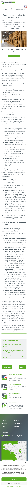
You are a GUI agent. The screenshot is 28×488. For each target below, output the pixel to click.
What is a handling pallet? (10, 340)
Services (16, 420)
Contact (16, 426)
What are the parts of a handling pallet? (12, 345)
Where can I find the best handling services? (13, 356)
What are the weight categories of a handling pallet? (13, 351)
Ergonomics (13, 8)
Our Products (18, 423)
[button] (26, 462)
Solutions (4, 420)
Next (22, 367)
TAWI (15, 325)
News (3, 426)
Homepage (4, 8)
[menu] (26, 3)
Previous (7, 367)
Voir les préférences (14, 483)
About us (4, 423)
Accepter (14, 479)
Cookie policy (10, 486)
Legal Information (17, 486)
